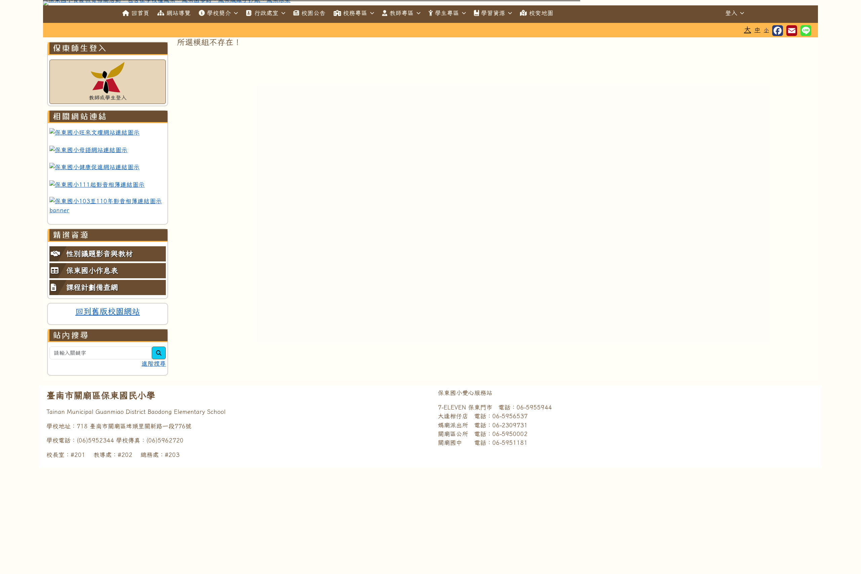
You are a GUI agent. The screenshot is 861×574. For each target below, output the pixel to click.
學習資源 (493, 13)
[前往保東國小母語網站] (88, 149)
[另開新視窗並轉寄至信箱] (791, 30)
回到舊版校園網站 (107, 311)
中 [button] (757, 30)
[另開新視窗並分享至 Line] (805, 30)
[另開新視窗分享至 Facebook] (777, 30)
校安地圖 (541, 13)
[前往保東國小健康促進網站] (94, 167)
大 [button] (747, 29)
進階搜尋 (154, 363)
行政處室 (266, 13)
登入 (731, 13)
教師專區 (401, 13)
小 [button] (766, 30)
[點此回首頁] (430, 2)
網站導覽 (178, 13)
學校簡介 (219, 13)
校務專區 (355, 13)
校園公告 (313, 13)
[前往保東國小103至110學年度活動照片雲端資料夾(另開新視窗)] (107, 206)
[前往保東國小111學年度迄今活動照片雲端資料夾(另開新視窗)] (97, 184)
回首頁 (140, 13)
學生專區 (447, 13)
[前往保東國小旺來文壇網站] (94, 132)
